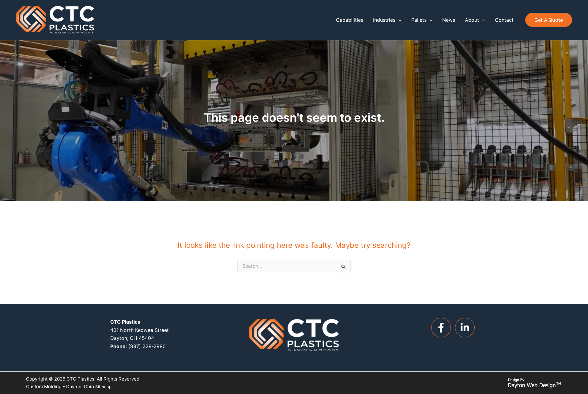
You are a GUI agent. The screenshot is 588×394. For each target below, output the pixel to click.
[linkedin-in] (466, 327)
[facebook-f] (442, 327)
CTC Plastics (80, 379)
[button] (398, 20)
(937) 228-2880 (147, 346)
